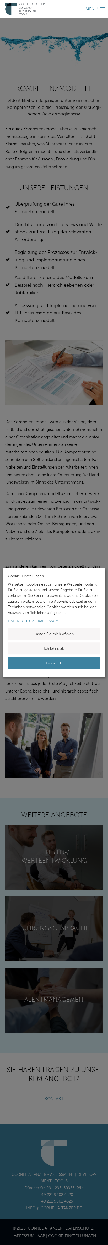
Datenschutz (21, 621)
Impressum (48, 621)
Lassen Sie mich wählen (54, 634)
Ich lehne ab (54, 648)
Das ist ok (54, 663)
